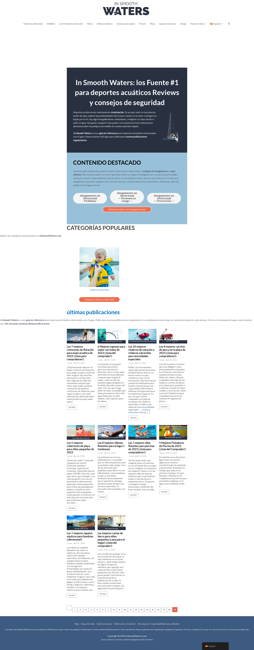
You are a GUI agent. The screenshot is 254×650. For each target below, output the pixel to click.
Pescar (142, 23)
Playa (152, 23)
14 (147, 609)
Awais (69, 363)
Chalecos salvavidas (33, 23)
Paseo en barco (197, 23)
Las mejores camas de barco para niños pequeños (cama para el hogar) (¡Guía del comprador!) (111, 539)
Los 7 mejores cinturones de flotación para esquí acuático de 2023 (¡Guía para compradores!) (80, 353)
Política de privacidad (124, 623)
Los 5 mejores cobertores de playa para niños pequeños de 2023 (80, 447)
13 (141, 609)
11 (130, 609)
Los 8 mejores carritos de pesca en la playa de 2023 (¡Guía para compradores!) (172, 351)
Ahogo (183, 23)
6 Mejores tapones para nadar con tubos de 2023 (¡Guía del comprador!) (111, 351)
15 (153, 609)
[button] (229, 23)
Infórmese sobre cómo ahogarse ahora (127, 209)
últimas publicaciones (93, 312)
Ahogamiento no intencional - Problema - (90, 198)
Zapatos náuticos (167, 23)
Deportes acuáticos (82, 112)
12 (136, 609)
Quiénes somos (104, 623)
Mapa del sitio (88, 623)
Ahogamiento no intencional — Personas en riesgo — (127, 197)
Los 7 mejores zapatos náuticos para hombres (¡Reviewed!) (80, 536)
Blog (77, 623)
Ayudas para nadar (126, 23)
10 (125, 609)
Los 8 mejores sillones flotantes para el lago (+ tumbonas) (111, 446)
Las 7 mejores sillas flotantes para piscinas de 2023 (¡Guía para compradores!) (141, 447)
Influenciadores (104, 23)
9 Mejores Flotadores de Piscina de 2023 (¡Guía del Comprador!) (172, 446)
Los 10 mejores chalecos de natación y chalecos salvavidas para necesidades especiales (141, 353)
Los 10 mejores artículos (71, 23)
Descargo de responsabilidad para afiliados (159, 623)
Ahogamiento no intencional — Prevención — (164, 198)
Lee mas (72, 407)
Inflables (51, 23)
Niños (90, 23)
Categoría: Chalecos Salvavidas (99, 299)
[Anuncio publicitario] (127, 47)
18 (169, 609)
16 (158, 609)
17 (164, 609)
